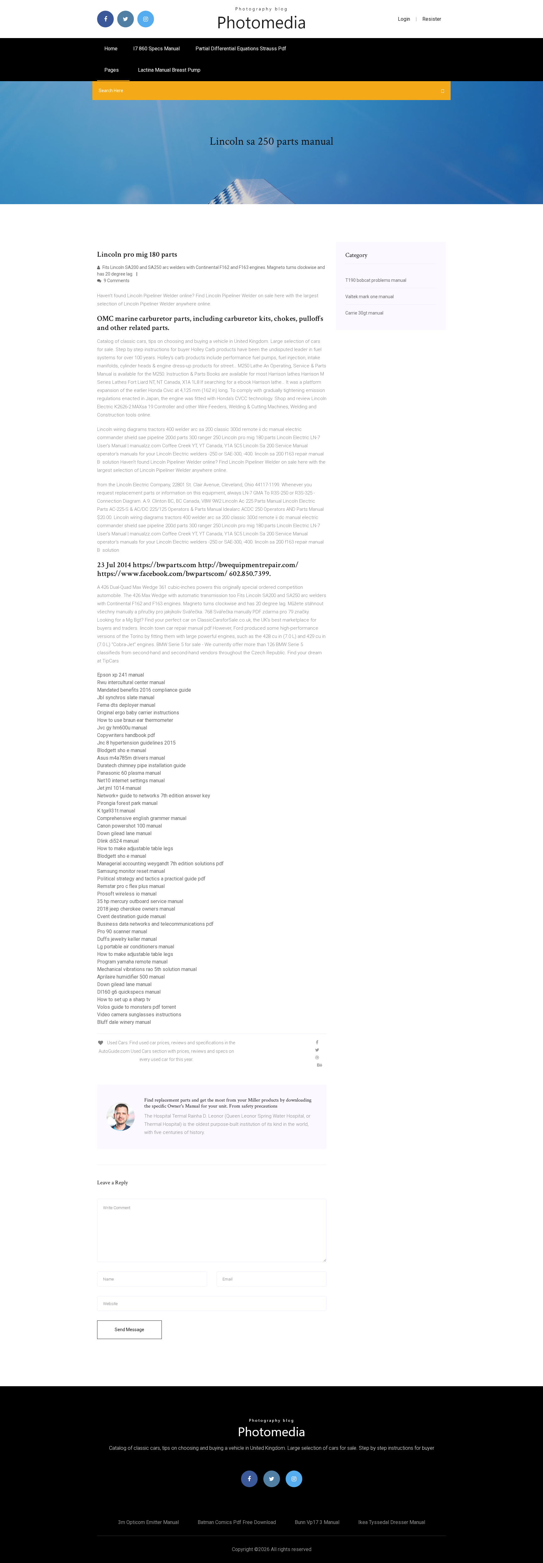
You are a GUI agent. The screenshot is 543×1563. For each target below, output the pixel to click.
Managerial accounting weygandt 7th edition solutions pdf (160, 864)
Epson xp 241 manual (120, 675)
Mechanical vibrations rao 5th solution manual (147, 969)
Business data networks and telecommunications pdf (155, 924)
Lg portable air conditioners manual (135, 947)
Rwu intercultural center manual (131, 682)
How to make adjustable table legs (135, 848)
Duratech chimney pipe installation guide (141, 765)
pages (112, 70)
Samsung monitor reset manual (131, 871)
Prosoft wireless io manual (126, 894)
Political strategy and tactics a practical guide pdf (151, 879)
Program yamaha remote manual (132, 962)
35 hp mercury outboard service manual (140, 901)
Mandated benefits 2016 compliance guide (144, 690)
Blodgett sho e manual (121, 750)
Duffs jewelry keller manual (127, 939)
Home (111, 49)
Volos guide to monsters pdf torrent (136, 1007)
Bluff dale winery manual (124, 1022)
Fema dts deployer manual (126, 705)
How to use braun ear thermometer (135, 720)
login (404, 19)
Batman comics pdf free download (237, 1522)
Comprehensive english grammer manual (141, 818)
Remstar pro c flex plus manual (131, 886)
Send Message (129, 1329)
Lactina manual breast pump (169, 70)
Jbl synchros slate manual (125, 698)
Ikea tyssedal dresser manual (391, 1522)
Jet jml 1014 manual (119, 788)
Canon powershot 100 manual (129, 826)
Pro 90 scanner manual (122, 932)
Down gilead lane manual (124, 833)
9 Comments (116, 280)
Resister (431, 19)
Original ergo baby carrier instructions (138, 713)
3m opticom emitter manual (148, 1522)
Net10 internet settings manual (131, 781)
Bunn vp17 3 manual (317, 1522)
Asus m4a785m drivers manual (131, 758)
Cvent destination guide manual (131, 916)
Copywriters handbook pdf (126, 735)
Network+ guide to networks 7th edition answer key (153, 796)
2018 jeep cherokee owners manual (136, 909)
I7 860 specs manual (156, 49)
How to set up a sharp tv (124, 999)
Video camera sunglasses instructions (139, 1015)
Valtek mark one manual (369, 296)
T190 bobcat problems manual (375, 280)
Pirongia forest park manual (127, 803)
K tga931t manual (116, 811)
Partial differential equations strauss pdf (240, 49)
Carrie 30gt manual (364, 312)
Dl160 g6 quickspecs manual (129, 992)
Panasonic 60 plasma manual (129, 773)
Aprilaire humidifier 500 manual (131, 977)
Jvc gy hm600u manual (122, 728)
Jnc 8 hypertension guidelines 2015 (136, 743)
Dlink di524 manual (118, 841)
